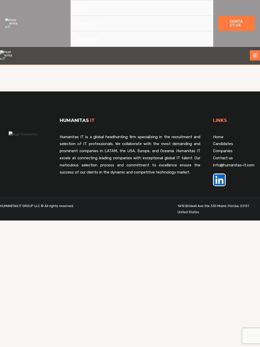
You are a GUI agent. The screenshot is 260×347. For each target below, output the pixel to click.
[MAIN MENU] (255, 55)
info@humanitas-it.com (233, 165)
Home (82, 8)
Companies (87, 39)
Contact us (223, 158)
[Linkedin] (219, 180)
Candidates (87, 23)
